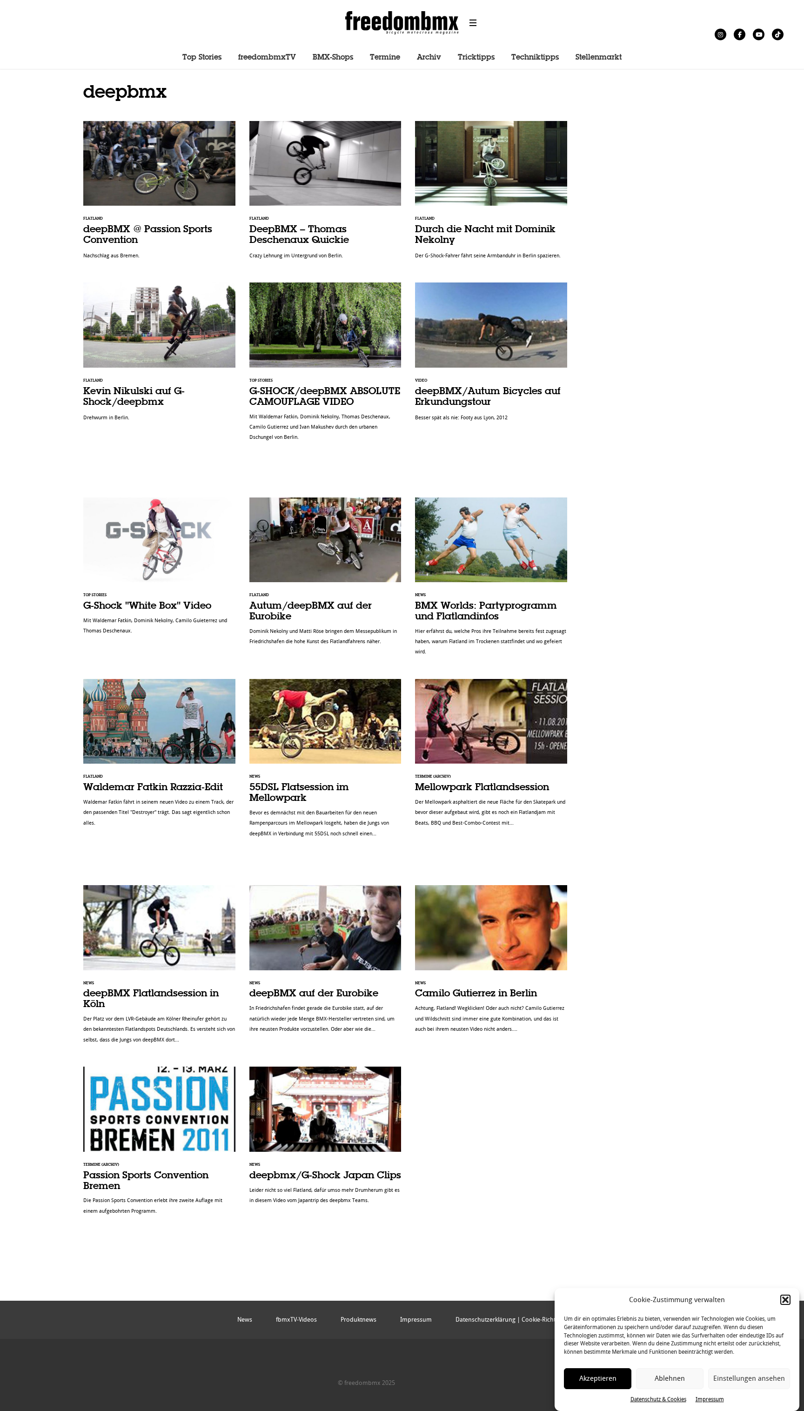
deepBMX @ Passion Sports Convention (159, 195)
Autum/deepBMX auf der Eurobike (325, 576)
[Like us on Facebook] (739, 34)
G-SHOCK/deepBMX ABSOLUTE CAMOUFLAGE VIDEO (325, 366)
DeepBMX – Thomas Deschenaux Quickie (325, 195)
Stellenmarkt (599, 58)
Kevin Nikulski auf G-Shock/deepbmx (159, 356)
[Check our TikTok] (778, 34)
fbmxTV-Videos (296, 1319)
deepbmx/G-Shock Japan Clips (325, 1140)
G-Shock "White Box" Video (159, 570)
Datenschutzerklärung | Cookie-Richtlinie (511, 1319)
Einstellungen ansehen (749, 1378)
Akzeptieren (597, 1378)
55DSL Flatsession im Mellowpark (325, 763)
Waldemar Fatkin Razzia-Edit (159, 757)
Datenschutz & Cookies (658, 1399)
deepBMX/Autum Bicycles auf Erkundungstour (491, 356)
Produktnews (358, 1319)
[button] (785, 1299)
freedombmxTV (267, 58)
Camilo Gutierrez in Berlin (491, 963)
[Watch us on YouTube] (758, 34)
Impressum (710, 1399)
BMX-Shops (333, 58)
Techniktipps (535, 58)
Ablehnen (670, 1378)
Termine (385, 58)
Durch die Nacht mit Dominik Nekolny (491, 195)
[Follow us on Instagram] (720, 34)
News (244, 1319)
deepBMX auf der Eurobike (325, 963)
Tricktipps (476, 58)
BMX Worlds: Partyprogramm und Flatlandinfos (491, 581)
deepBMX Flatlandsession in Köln (159, 969)
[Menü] (473, 23)
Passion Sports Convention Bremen (159, 1145)
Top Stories (201, 58)
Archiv (429, 58)
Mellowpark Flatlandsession (491, 757)
